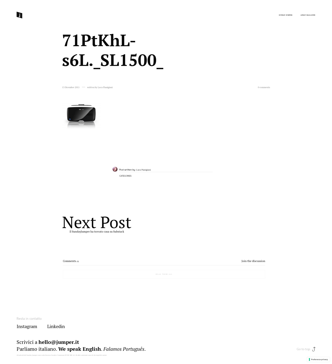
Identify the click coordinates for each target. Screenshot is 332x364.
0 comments (264, 87)
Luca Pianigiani (143, 170)
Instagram (27, 326)
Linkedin (56, 326)
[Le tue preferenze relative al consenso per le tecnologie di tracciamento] (318, 359)
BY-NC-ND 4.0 (70, 355)
